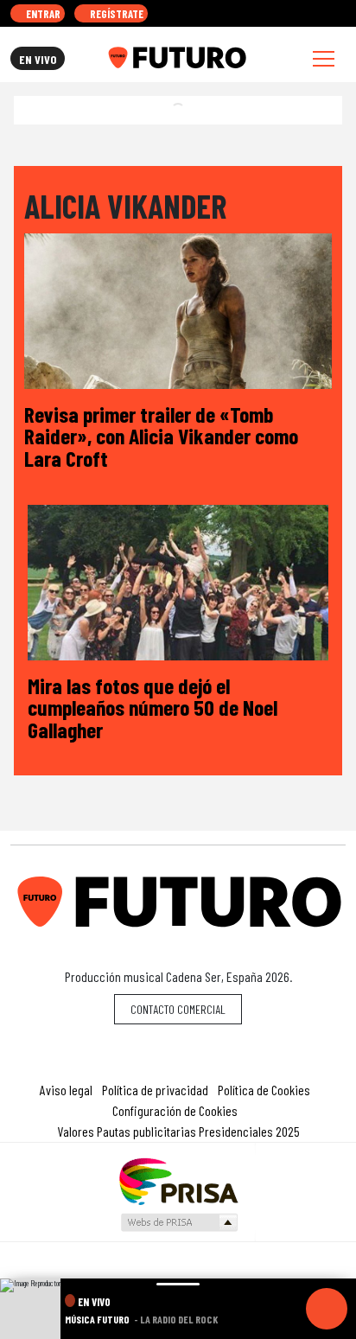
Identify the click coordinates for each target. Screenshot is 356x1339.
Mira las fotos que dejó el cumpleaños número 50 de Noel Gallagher (152, 707)
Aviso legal (66, 1089)
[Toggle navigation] (324, 58)
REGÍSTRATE (115, 14)
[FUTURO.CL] (176, 58)
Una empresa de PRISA (178, 1180)
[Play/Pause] (326, 1308)
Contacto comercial (178, 1009)
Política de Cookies (264, 1089)
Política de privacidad (155, 1089)
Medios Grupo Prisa (178, 1222)
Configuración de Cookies (175, 1110)
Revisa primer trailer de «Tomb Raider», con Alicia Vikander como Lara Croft (161, 435)
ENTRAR (41, 14)
